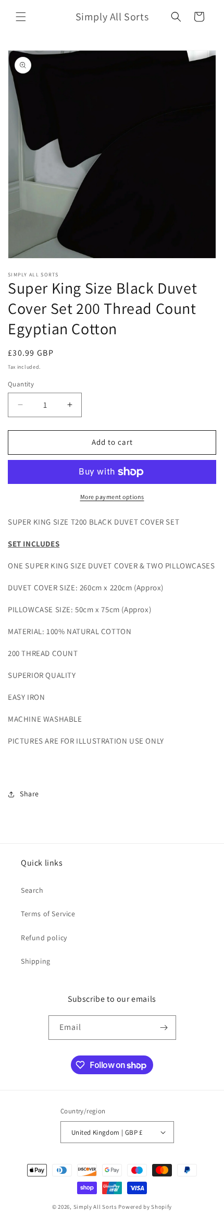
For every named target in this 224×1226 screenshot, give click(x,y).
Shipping (36, 961)
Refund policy (44, 937)
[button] (20, 16)
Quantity (21, 384)
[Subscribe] (164, 1027)
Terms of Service (48, 913)
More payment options (112, 497)
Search (32, 890)
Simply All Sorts (96, 1206)
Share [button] (29, 793)
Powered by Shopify (145, 1206)
